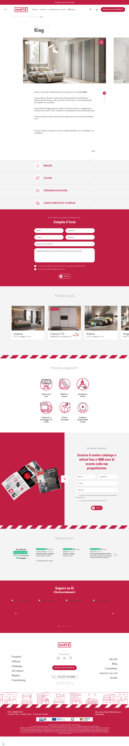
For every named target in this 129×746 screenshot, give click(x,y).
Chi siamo (18, 671)
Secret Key (99, 714)
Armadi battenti (31, 17)
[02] (106, 74)
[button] (15, 322)
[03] (106, 76)
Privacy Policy (13, 714)
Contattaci (111, 668)
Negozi (73, 9)
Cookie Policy (25, 714)
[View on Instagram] (24, 612)
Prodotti (43, 9)
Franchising (18, 680)
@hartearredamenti (64, 592)
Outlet (113, 678)
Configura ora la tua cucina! (64, 2)
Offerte (35, 9)
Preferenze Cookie (40, 714)
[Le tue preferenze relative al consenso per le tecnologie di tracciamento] (3, 744)
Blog (114, 664)
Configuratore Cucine (57, 9)
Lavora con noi (108, 673)
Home (14, 17)
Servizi (113, 659)
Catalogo (17, 666)
